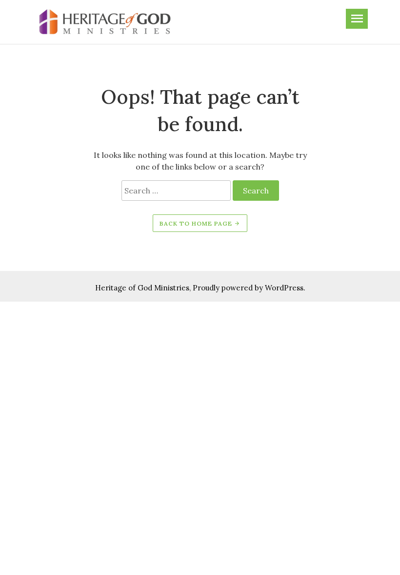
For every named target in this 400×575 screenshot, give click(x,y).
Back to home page (197, 223)
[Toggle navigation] (356, 18)
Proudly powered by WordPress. (249, 287)
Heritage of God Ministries (142, 287)
